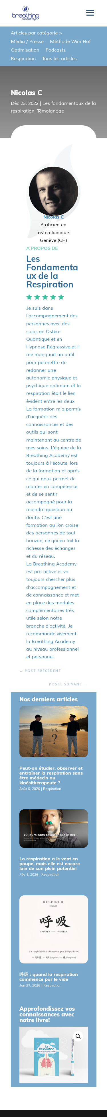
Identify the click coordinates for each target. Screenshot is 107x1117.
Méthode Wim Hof (70, 42)
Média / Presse (27, 42)
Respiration (23, 59)
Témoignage (50, 111)
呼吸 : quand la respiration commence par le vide (48, 976)
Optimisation (25, 50)
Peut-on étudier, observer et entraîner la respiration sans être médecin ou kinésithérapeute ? (51, 775)
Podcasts (56, 50)
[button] (78, 1036)
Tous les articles (59, 59)
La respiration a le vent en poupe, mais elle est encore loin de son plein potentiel (49, 863)
